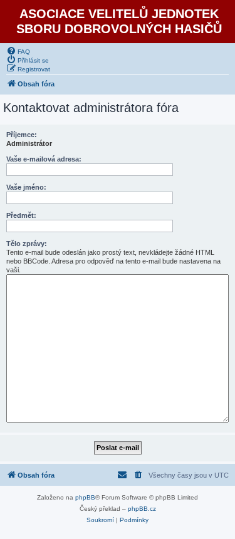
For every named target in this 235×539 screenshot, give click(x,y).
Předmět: (21, 215)
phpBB (85, 497)
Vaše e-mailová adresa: (43, 159)
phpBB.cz (142, 508)
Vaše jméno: (26, 187)
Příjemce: (21, 134)
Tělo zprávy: (26, 243)
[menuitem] (18, 50)
